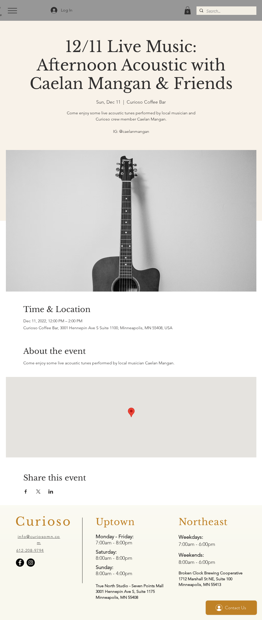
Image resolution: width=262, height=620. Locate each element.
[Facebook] (20, 562)
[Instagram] (31, 562)
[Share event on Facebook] (25, 491)
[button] (12, 10)
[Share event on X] (38, 491)
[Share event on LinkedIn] (50, 491)
